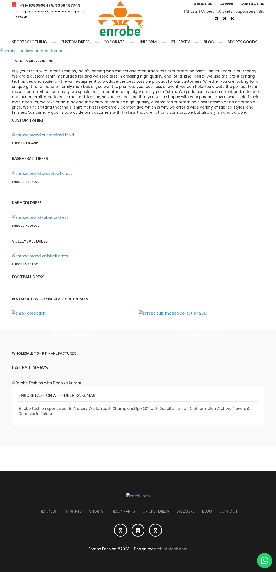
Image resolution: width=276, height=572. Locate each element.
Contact (228, 511)
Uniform (147, 42)
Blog (209, 42)
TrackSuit (48, 511)
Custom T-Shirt (28, 120)
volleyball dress (30, 241)
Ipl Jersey (180, 42)
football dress (28, 276)
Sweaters (186, 511)
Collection (74, 335)
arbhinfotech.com (171, 549)
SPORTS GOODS (242, 42)
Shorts (96, 511)
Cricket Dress (156, 511)
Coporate (114, 42)
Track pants (123, 511)
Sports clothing (29, 42)
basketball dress (30, 158)
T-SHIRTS (74, 511)
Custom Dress (75, 42)
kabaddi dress (27, 202)
